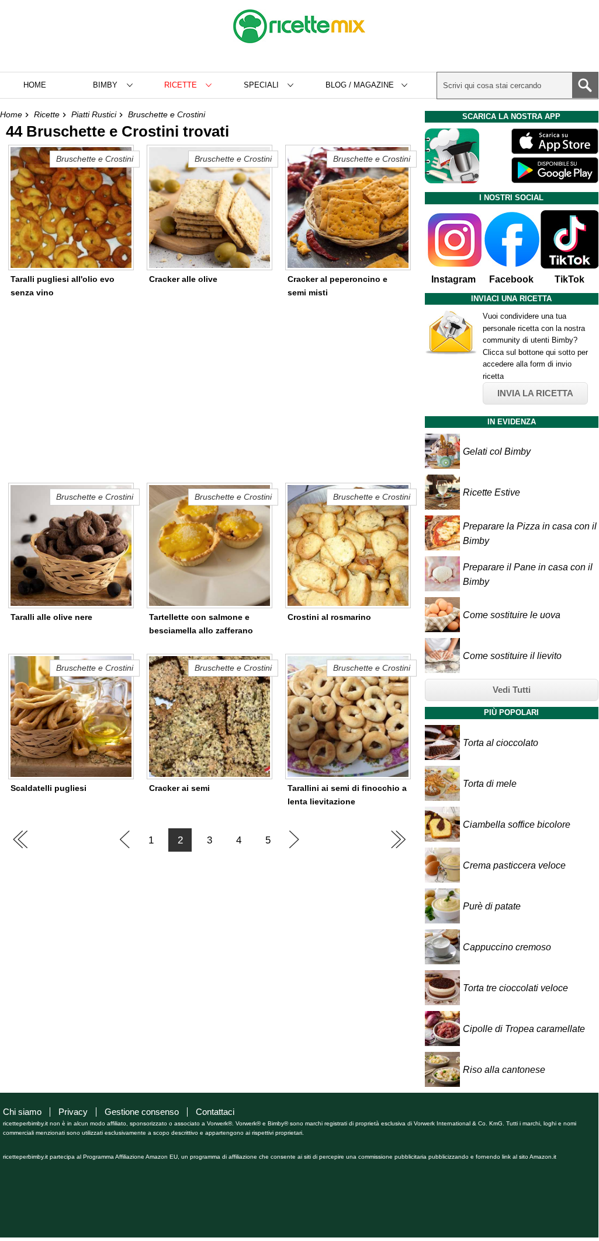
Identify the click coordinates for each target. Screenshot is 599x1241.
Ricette (47, 114)
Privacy (73, 1112)
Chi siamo (22, 1112)
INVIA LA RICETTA (535, 393)
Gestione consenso (142, 1112)
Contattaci (215, 1112)
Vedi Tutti (512, 690)
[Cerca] (585, 85)
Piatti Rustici (93, 114)
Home (34, 85)
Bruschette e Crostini (166, 114)
